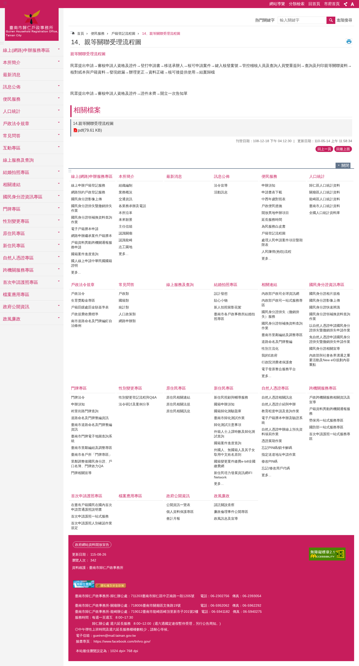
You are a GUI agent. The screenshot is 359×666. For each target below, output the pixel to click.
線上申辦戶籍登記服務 (88, 185)
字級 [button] (352, 4)
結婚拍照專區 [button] (16, 172)
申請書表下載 (272, 192)
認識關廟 (125, 233)
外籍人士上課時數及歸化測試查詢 (234, 434)
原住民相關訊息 (178, 411)
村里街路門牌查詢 (84, 411)
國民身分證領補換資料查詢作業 (91, 219)
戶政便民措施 (272, 206)
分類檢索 (297, 4)
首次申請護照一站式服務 (90, 516)
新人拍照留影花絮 (227, 307)
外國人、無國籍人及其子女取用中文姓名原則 (234, 452)
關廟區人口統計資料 (324, 192)
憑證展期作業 (272, 441)
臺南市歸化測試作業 (229, 418)
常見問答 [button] (12, 135)
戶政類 (124, 294)
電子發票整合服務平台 (279, 369)
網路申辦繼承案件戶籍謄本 (91, 236)
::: (5, 3)
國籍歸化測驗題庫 (227, 411)
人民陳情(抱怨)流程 (276, 252)
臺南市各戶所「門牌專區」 (91, 454)
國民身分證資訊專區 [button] (22, 196)
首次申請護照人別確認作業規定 (91, 525)
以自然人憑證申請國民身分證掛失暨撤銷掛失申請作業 (329, 328)
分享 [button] (345, 4)
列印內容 (349, 41)
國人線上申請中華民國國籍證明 (91, 263)
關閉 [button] (345, 165)
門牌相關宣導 (81, 473)
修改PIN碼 (269, 461)
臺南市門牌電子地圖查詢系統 (91, 438)
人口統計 (317, 176)
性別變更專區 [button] (16, 221)
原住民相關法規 (178, 404)
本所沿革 (125, 213)
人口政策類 (127, 314)
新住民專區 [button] (14, 245)
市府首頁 (332, 4)
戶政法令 (78, 294)
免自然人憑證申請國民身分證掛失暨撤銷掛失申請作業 (329, 339)
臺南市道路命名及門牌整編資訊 (91, 427)
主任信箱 (125, 226)
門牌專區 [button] (12, 209)
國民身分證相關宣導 (324, 348)
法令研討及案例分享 (134, 404)
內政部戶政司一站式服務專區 (282, 302)
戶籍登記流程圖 (123, 33)
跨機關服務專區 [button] (18, 270)
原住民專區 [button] (14, 233)
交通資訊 (125, 199)
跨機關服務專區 (323, 388)
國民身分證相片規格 (324, 294)
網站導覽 (277, 4)
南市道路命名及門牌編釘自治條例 (91, 323)
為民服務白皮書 (273, 226)
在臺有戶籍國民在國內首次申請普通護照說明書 (91, 507)
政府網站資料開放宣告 (92, 545)
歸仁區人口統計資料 (324, 185)
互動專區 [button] (12, 148)
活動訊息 (221, 192)
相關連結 (269, 285)
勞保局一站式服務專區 (326, 420)
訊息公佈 (222, 176)
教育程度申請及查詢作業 (280, 411)
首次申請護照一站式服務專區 (329, 436)
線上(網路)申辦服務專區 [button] (26, 50)
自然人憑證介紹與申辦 (279, 404)
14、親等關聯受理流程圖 (161, 33)
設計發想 (221, 294)
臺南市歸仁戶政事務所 (32, 24)
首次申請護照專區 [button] (20, 282)
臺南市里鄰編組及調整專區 (282, 335)
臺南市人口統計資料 (324, 206)
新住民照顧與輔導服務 (231, 397)
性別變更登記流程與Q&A (138, 397)
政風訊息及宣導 (226, 518)
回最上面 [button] (343, 149)
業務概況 (125, 192)
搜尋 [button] (331, 20)
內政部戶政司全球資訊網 (280, 294)
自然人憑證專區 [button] (18, 257)
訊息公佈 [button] (12, 87)
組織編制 (125, 185)
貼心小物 (221, 300)
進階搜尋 (344, 20)
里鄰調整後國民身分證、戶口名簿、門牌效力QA (91, 463)
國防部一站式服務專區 (326, 427)
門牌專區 (79, 388)
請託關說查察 (224, 505)
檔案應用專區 (16, 294)
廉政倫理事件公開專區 (231, 512)
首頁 (80, 33)
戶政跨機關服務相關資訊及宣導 (329, 399)
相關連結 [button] (12, 184)
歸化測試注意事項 (227, 425)
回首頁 (314, 4)
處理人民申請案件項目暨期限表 (282, 242)
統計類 (124, 307)
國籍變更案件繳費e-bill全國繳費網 (234, 463)
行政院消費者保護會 (277, 362)
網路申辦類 (127, 321)
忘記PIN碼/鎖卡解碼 (277, 448)
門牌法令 (78, 397)
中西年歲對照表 (273, 199)
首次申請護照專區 (86, 496)
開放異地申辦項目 (275, 213)
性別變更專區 (130, 388)
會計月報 (173, 518)
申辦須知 (268, 185)
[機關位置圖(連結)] (84, 587)
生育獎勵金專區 (83, 300)
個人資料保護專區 (180, 512)
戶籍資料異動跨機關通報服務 (329, 411)
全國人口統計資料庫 (324, 213)
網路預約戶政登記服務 (88, 192)
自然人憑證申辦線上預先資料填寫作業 (282, 431)
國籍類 (124, 300)
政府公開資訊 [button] (16, 306)
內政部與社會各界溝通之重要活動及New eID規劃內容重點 (329, 360)
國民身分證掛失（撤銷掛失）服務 (280, 314)
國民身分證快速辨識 (324, 307)
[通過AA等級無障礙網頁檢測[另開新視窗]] (327, 554)
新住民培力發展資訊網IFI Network (233, 475)
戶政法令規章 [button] (16, 123)
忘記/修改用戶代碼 (276, 468)
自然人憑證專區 (275, 388)
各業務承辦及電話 (132, 206)
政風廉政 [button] (12, 319)
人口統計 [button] (12, 111)
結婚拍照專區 (225, 285)
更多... (76, 272)
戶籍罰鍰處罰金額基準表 (90, 307)
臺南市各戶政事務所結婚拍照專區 (234, 316)
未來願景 (125, 220)
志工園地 (125, 247)
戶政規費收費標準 (84, 314)
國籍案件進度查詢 (84, 254)
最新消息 (12, 74)
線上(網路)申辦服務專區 (92, 176)
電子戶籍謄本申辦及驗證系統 (282, 420)
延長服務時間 (272, 220)
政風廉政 (222, 496)
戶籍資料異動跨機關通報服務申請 (91, 245)
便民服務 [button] (12, 99)
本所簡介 (126, 176)
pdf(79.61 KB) (90, 130)
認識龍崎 (125, 240)
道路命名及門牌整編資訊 (90, 418)
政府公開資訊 (178, 496)
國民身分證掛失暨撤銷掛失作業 (91, 208)
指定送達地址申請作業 (279, 454)
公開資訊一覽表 (178, 505)
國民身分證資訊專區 (326, 285)
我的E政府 (269, 355)
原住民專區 (176, 388)
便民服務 (98, 33)
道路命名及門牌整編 (277, 342)
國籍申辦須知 (224, 404)
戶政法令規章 (83, 285)
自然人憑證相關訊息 (277, 397)
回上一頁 (324, 149)
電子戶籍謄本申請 (84, 229)
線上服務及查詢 (18, 160)
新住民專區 (223, 388)
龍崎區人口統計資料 (324, 199)
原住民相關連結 (178, 397)
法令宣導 (221, 185)
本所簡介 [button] (12, 62)
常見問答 (126, 285)
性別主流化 (270, 348)
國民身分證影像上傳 (86, 199)
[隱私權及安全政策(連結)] (110, 587)
